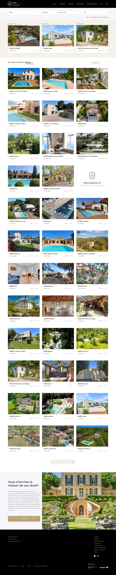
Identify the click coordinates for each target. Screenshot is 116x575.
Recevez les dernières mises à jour (24, 518)
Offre (54, 3)
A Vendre (45, 12)
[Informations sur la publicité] (9, 24)
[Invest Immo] (92, 567)
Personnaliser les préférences (40, 566)
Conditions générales (100, 548)
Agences (62, 3)
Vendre (70, 3)
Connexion (80, 3)
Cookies (29, 566)
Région (11, 12)
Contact (96, 537)
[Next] (72, 461)
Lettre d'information (99, 541)
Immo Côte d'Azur (13, 537)
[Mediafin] (103, 567)
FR (101, 3)
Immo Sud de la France (14, 541)
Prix (85, 12)
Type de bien (62, 12)
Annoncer (97, 539)
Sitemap (22, 566)
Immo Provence (12, 539)
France (28, 62)
